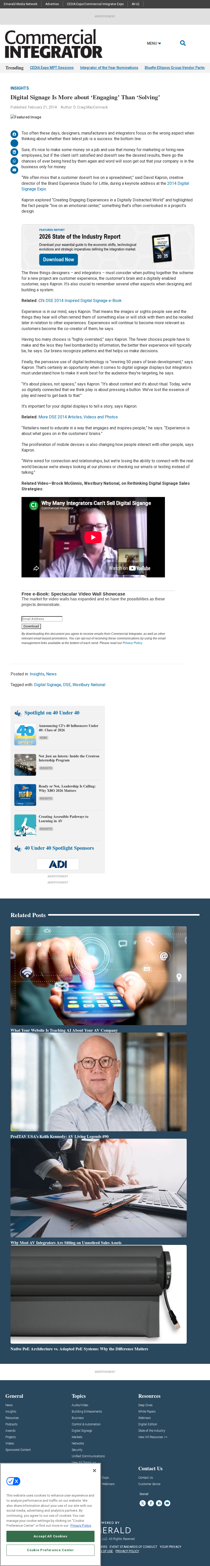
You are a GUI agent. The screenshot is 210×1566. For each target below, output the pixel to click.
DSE (67, 684)
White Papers (147, 1411)
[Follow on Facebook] (151, 1503)
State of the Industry (151, 1431)
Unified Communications (88, 1456)
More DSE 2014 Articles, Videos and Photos (78, 417)
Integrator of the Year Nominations (109, 68)
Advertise (52, 4)
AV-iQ (135, 4)
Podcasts (11, 1424)
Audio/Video (80, 1405)
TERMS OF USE (102, 1551)
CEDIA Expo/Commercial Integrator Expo (95, 4)
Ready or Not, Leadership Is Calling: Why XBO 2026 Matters (67, 788)
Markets (77, 1437)
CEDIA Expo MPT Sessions (52, 68)
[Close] (94, 1470)
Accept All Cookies (50, 1536)
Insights (19, 88)
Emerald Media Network (20, 4)
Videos (9, 1443)
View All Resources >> (152, 1437)
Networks (78, 1443)
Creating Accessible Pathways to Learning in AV (63, 818)
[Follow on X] (143, 1503)
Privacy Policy (132, 643)
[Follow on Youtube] (167, 1503)
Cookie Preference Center (50, 1550)
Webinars (144, 1418)
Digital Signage (47, 684)
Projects (10, 1437)
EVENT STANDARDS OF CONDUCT (133, 1547)
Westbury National (88, 684)
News (51, 674)
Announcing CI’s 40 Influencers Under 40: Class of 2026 (68, 728)
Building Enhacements (87, 1411)
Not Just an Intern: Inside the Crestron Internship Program (69, 758)
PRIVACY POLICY (127, 1551)
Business (78, 1418)
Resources (12, 1418)
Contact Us (145, 1477)
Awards (10, 1431)
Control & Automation (86, 1424)
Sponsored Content (18, 1450)
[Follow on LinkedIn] (159, 1503)
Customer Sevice (149, 1484)
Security (77, 1450)
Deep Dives (145, 1405)
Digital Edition (147, 1424)
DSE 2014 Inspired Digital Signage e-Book (84, 300)
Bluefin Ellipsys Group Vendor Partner (176, 68)
